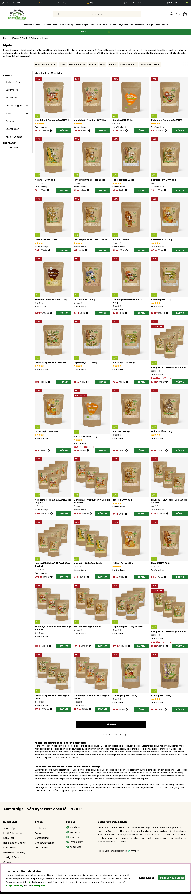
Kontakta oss (10, 847)
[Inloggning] (171, 14)
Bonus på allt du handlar (136, 3)
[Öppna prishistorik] (51, 130)
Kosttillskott (50, 24)
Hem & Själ (82, 24)
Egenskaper (12, 129)
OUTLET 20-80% (98, 24)
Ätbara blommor (128, 64)
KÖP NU (180, 381)
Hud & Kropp (66, 24)
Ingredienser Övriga (150, 64)
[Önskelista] (178, 14)
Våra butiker (42, 847)
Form (8, 113)
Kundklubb (75, 846)
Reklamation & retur (14, 842)
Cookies (7, 862)
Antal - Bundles (14, 136)
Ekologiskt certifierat (177, 3)
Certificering (42, 838)
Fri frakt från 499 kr (13, 3)
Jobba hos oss (43, 828)
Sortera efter (13, 82)
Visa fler (111, 724)
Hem (5, 38)
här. (30, 882)
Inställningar (146, 878)
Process (10, 121)
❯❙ (126, 735)
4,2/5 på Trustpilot (97, 3)
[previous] (33, 64)
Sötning (93, 64)
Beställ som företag (14, 852)
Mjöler (45, 38)
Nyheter (123, 24)
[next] (188, 64)
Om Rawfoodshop (45, 842)
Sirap (102, 64)
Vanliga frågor (11, 857)
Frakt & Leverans (12, 833)
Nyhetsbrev (76, 842)
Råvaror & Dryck (32, 24)
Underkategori (14, 105)
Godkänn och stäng (172, 878)
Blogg (150, 24)
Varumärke (12, 90)
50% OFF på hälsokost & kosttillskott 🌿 (95, 32)
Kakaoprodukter (77, 64)
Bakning (35, 38)
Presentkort (162, 24)
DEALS (113, 24)
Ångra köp (9, 828)
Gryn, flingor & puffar (45, 64)
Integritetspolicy (14, 885)
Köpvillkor (8, 838)
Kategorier (11, 97)
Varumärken (137, 24)
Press (38, 833)
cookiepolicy (38, 885)
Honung (112, 64)
